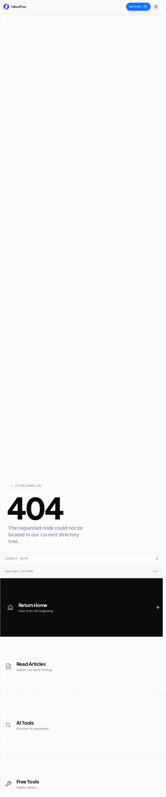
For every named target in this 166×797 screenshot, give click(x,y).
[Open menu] (156, 6)
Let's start (135, 6)
